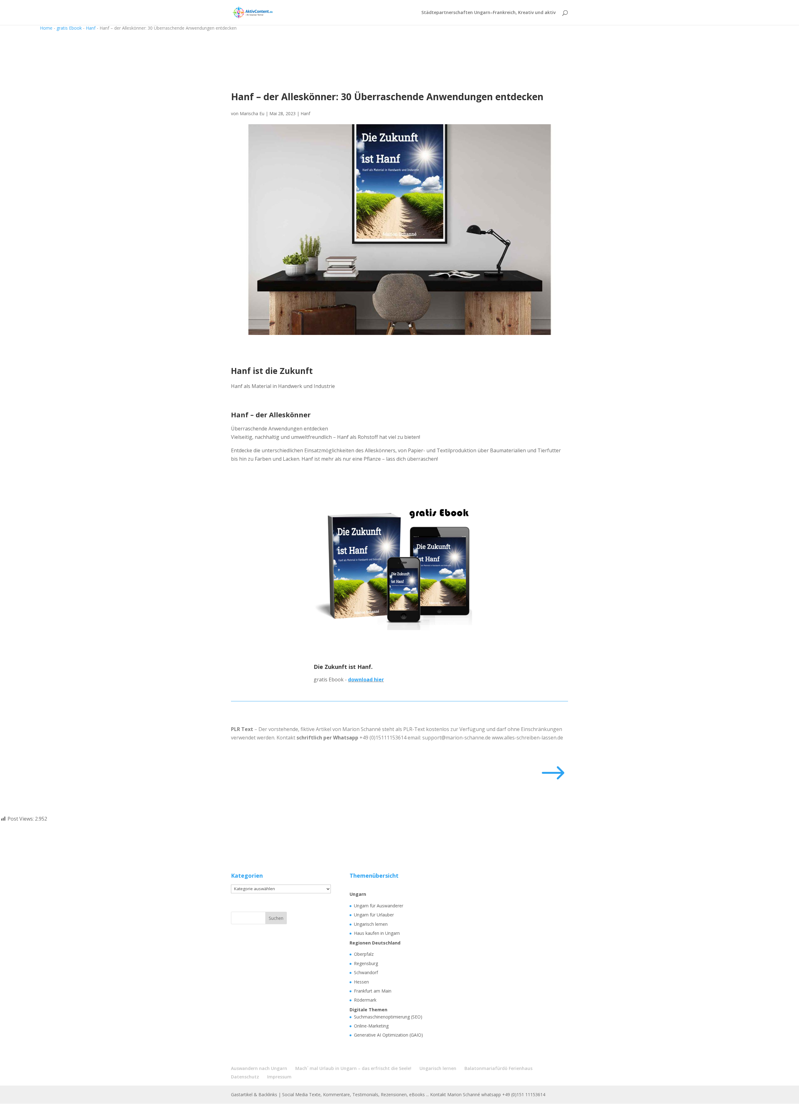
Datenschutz (245, 1077)
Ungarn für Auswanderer (378, 906)
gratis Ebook (69, 28)
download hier (366, 679)
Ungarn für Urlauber (374, 915)
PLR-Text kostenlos (426, 729)
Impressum (279, 1077)
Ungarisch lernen (371, 924)
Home (46, 28)
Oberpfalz (364, 954)
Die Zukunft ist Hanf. (343, 666)
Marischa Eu (252, 113)
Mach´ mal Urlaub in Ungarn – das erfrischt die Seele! (353, 1068)
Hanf (91, 28)
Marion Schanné (361, 729)
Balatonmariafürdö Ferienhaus (498, 1068)
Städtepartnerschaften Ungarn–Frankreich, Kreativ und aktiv (488, 12)
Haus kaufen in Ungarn (377, 933)
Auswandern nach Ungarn (259, 1068)
